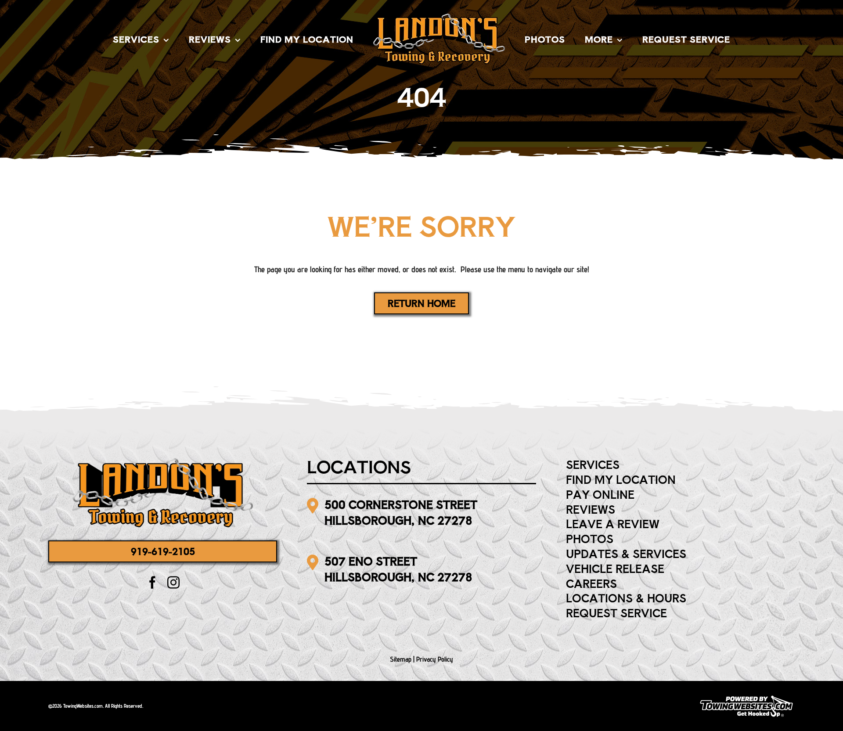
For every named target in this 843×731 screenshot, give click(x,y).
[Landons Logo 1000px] (163, 462)
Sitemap (400, 659)
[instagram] (173, 582)
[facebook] (152, 582)
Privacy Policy (434, 659)
